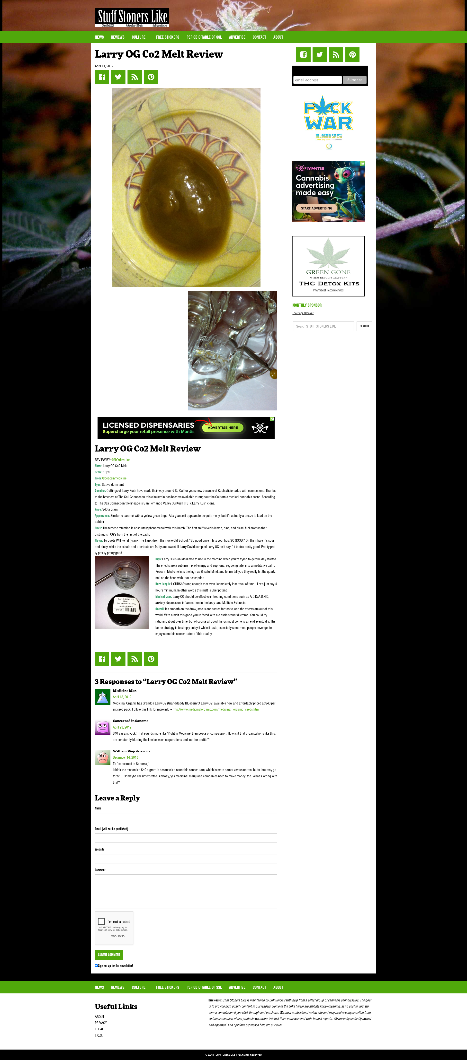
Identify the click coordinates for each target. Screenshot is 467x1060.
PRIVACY (101, 1022)
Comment (100, 870)
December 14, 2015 (125, 757)
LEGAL (99, 1029)
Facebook (102, 77)
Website (99, 849)
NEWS (99, 37)
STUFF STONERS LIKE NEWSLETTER (330, 70)
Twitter (118, 77)
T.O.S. (99, 1035)
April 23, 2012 (122, 727)
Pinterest (151, 77)
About (278, 37)
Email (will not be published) (111, 828)
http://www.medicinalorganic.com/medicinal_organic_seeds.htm (216, 709)
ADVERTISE (237, 37)
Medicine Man (124, 691)
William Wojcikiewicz (131, 751)
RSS (134, 77)
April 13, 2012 (122, 697)
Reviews (118, 37)
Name (98, 808)
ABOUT (99, 1016)
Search (364, 326)
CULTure (139, 37)
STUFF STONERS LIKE (132, 17)
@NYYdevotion (121, 459)
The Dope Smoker (303, 313)
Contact (259, 37)
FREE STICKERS (167, 37)
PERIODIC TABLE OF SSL (204, 37)
